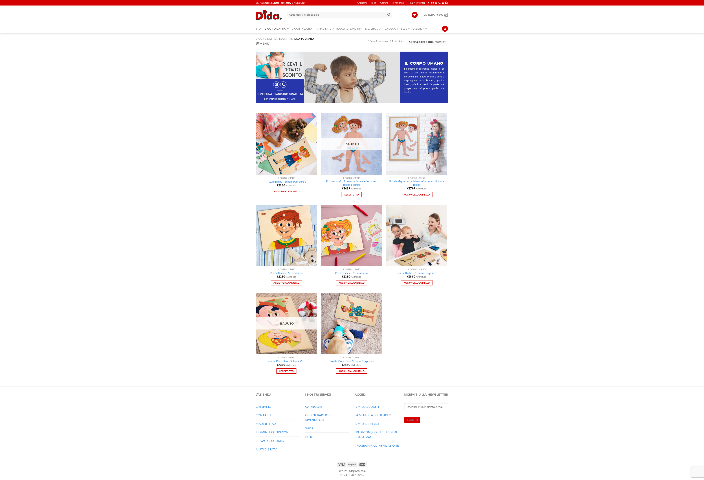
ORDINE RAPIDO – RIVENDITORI (317, 417)
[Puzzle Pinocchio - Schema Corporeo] (351, 323)
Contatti (384, 2)
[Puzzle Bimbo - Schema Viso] (286, 235)
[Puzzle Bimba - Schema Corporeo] (286, 144)
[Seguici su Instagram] (432, 3)
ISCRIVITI (412, 419)
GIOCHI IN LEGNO (302, 28)
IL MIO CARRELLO (367, 423)
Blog (373, 2)
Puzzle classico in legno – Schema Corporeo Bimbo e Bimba (351, 183)
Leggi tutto (351, 194)
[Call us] (439, 3)
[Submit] (389, 15)
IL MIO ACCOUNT (367, 406)
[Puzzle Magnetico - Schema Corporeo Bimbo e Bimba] (416, 144)
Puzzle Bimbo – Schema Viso (286, 273)
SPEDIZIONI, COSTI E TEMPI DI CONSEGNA (376, 434)
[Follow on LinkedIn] (446, 3)
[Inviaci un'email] (436, 3)
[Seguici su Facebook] (429, 3)
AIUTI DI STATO (266, 449)
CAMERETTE (324, 28)
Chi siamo (362, 2)
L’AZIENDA (418, 28)
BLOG (404, 28)
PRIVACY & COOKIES (270, 440)
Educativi (285, 38)
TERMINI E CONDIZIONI (272, 432)
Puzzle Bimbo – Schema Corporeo (417, 273)
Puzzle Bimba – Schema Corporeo (286, 181)
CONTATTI (263, 415)
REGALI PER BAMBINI (348, 28)
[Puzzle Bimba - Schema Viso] (351, 235)
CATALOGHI (391, 28)
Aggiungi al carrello (286, 191)
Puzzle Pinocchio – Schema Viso (286, 361)
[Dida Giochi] (269, 15)
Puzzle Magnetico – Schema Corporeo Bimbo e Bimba (416, 183)
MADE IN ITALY (266, 423)
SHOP (259, 28)
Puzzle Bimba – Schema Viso (351, 273)
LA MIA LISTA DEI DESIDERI (373, 415)
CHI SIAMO (263, 406)
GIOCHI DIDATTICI (276, 28)
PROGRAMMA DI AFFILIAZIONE (377, 445)
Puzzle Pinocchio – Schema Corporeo (351, 361)
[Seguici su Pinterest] (443, 3)
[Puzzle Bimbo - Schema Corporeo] (416, 235)
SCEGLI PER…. (372, 28)
